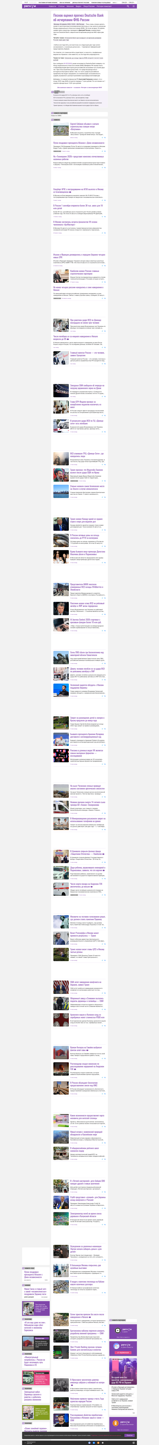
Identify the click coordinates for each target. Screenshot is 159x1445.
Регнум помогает (104, 6)
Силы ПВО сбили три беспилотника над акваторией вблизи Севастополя (87, 654)
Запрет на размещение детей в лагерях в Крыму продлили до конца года (87, 719)
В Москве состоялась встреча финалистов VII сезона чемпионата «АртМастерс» (75, 223)
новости (57, 120)
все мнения (44, 1297)
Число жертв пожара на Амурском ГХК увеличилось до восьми (86, 885)
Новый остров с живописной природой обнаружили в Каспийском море (86, 1133)
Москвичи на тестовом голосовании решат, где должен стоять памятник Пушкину (87, 918)
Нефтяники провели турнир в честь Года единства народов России (87, 1400)
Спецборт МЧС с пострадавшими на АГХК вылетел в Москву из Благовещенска (78, 190)
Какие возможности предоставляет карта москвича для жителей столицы (87, 1117)
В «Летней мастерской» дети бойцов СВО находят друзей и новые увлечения (87, 1182)
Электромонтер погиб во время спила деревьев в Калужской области (85, 1215)
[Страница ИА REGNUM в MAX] (89, 1443)
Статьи (61, 6)
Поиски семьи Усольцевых (101, 2)
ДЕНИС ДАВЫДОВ (29, 1297)
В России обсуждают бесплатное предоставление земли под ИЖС (84, 1084)
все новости (27, 1280)
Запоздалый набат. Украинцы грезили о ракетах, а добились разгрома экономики (32, 1395)
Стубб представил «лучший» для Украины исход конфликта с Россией (88, 1198)
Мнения (70, 6)
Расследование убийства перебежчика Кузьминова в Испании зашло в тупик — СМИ (87, 1417)
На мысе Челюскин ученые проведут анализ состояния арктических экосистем (87, 787)
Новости (52, 6)
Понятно (129, 1435)
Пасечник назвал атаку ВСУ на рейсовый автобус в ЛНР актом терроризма (87, 604)
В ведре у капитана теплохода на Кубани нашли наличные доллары (87, 1283)
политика (28, 1319)
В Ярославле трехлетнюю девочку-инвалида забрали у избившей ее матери (87, 1381)
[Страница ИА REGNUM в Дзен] (103, 1443)
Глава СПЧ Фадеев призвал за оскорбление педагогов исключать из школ (85, 404)
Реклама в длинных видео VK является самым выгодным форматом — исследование (86, 753)
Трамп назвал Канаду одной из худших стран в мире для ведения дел (86, 520)
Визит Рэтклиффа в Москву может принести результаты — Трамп (84, 934)
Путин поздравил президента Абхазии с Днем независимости (33, 1274)
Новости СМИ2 (56, 115)
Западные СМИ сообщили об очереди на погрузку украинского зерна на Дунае (87, 387)
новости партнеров (60, 113)
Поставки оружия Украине (48, 2)
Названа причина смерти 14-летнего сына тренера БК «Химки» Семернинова (87, 803)
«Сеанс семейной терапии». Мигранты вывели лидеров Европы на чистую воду (35, 1431)
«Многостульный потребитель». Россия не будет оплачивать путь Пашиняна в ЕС (34, 1361)
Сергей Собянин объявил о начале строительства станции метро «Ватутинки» (84, 126)
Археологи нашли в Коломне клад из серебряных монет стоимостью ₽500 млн (87, 1016)
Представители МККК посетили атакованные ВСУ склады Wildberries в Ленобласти (86, 586)
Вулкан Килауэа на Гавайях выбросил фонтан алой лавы (41, 1344)
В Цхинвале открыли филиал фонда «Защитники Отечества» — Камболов (86, 852)
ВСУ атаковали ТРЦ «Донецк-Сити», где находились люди (70, 97)
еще (134, 1413)
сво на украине (117, 1359)
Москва (56, 24)
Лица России (89, 6)
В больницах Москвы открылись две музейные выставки (85, 1266)
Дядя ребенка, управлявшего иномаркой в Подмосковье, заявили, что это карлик (41, 1379)
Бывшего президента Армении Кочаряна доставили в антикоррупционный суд (87, 735)
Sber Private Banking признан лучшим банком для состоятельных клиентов (86, 1348)
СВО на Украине (65, 2)
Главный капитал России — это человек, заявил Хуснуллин (87, 354)
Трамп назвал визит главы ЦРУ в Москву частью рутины (87, 950)
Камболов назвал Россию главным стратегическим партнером (84, 272)
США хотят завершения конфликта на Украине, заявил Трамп (85, 983)
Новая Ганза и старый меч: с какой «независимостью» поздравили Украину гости (35, 1291)
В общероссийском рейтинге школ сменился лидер (84, 1149)
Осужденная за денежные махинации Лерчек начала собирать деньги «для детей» (85, 1248)
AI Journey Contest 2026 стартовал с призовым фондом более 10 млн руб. (85, 621)
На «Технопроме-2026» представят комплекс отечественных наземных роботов (78, 158)
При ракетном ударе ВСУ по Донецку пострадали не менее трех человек (41, 1308)
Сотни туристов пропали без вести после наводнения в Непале (87, 1316)
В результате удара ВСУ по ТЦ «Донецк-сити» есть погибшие (71, 95)
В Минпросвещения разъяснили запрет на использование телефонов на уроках (87, 820)
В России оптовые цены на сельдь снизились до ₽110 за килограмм (84, 536)
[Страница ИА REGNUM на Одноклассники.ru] (98, 1443)
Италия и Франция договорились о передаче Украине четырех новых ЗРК (79, 256)
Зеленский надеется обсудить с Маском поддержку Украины (87, 686)
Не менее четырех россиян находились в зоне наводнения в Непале (78, 288)
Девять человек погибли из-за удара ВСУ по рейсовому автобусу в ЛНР (41, 1412)
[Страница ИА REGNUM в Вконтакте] (94, 1443)
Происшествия (39, 1338)
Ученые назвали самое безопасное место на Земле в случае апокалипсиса (76, 100)
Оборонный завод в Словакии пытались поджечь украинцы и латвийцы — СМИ (87, 1000)
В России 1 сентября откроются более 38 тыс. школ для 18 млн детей (78, 207)
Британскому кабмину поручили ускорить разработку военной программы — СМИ (87, 1332)
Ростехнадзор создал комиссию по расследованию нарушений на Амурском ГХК (87, 1066)
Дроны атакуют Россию (80, 2)
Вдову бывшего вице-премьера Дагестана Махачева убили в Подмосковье (87, 553)
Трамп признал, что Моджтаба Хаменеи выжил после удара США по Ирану (76, 105)
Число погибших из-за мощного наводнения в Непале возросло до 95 (75, 338)
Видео (78, 6)
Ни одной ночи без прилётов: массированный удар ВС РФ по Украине (122, 1380)
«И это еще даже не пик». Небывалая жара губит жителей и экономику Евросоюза (35, 1326)
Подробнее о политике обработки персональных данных (106, 1435)
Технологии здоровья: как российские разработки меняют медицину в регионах (77, 103)
